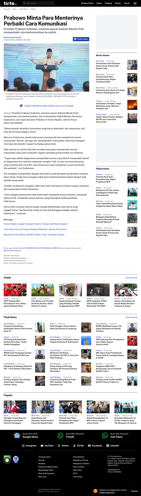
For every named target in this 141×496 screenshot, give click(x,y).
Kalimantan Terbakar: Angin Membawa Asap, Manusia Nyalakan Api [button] (108, 106)
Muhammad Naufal (12, 37)
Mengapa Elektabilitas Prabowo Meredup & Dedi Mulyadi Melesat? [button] (107, 219)
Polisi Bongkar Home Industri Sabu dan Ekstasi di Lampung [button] (63, 327)
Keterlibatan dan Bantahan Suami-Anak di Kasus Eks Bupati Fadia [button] (108, 66)
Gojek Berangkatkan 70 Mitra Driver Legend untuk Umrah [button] (97, 420)
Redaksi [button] (41, 464)
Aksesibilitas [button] (78, 457)
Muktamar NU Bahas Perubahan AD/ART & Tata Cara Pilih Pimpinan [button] (64, 355)
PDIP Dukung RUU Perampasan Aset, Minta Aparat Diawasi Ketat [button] (15, 303)
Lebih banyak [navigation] (131, 278)
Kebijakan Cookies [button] (81, 464)
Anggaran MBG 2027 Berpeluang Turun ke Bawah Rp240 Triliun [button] (108, 368)
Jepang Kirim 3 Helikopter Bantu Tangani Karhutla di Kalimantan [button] (64, 340)
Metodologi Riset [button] (45, 470)
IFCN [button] (75, 473)
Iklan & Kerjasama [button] (46, 473)
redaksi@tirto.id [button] (114, 470)
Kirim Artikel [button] (78, 467)
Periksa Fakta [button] (87, 3)
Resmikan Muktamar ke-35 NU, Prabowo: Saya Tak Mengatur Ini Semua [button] (125, 420)
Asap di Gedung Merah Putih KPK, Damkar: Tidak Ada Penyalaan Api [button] (63, 382)
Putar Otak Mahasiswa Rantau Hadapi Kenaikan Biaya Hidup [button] (109, 205)
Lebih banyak (131, 317)
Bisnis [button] (118, 3)
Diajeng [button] (108, 3)
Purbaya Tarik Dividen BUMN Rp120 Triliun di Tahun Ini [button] (109, 381)
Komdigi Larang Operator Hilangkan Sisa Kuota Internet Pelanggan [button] (15, 420)
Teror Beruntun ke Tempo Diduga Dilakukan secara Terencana (35, 229)
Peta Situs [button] (77, 470)
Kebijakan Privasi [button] (80, 460)
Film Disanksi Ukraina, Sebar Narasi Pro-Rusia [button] (42, 303)
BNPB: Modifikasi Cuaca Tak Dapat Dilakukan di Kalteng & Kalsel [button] (108, 328)
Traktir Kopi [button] (82, 39)
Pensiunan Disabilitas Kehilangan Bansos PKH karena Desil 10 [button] (18, 328)
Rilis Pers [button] (42, 477)
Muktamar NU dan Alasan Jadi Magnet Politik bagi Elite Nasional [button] (107, 192)
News (15, 9)
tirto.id (7, 113)
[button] (10, 3)
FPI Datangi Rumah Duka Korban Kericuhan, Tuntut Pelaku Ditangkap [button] (15, 342)
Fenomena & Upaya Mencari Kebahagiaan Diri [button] (110, 91)
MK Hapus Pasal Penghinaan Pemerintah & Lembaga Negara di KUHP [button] (110, 355)
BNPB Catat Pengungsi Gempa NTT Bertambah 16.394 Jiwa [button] (17, 354)
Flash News (23, 9)
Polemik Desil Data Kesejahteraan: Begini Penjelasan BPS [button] (106, 79)
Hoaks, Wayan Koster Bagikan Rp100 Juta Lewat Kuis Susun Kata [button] (109, 119)
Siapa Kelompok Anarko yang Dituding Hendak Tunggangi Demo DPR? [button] (70, 303)
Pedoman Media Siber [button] (48, 467)
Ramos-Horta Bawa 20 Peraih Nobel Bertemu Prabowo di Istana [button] (124, 303)
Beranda (7, 9)
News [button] (99, 3)
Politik (33, 9)
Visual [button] (127, 3)
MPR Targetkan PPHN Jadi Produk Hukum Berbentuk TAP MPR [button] (97, 303)
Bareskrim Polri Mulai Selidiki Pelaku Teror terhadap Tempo (34, 234)
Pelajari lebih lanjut (107, 492)
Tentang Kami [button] (44, 457)
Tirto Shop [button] (77, 477)
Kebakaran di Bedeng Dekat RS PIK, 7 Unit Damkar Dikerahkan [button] (18, 367)
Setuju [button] (134, 491)
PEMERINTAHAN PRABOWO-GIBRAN (42, 248)
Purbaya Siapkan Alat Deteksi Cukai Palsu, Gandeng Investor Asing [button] (17, 382)
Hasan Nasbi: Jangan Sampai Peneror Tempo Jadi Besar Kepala (36, 224)
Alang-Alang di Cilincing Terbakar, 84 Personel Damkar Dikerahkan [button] (63, 368)
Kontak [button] (41, 460)
